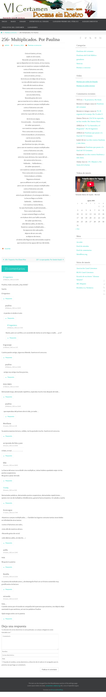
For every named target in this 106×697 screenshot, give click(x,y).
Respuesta (8, 297)
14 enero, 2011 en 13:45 (10, 551)
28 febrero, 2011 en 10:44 (13, 405)
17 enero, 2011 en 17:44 (10, 511)
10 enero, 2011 (19, 45)
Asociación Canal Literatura (86, 268)
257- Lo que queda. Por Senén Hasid (49, 258)
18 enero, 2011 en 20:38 (10, 444)
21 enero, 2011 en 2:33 (10, 425)
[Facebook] (103, 281)
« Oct (77, 229)
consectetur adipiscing (52, 684)
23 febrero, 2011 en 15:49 (11, 278)
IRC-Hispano (81, 284)
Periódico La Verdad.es (84, 288)
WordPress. (60, 689)
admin (7, 45)
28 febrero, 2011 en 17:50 (15, 327)
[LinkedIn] (103, 294)
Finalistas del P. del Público (86, 55)
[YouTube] (103, 291)
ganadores (80, 59)
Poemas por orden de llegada (87, 82)
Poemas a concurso (11, 32)
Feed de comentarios (84, 250)
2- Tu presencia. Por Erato (92, 100)
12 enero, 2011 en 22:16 (10, 575)
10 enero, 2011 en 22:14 (10, 598)
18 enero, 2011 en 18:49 (10, 464)
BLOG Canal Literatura (84, 272)
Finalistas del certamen (84, 51)
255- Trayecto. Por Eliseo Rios (15, 258)
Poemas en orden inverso (85, 86)
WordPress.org (81, 254)
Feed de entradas (82, 246)
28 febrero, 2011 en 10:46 (13, 366)
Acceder (79, 242)
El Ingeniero (8, 276)
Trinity (5, 486)
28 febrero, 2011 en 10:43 (13, 307)
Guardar (8, 248)
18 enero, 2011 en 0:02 (10, 489)
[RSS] (103, 287)
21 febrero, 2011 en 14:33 (11, 385)
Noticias (79, 64)
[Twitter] (103, 284)
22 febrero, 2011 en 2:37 (10, 346)
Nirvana (53, 689)
